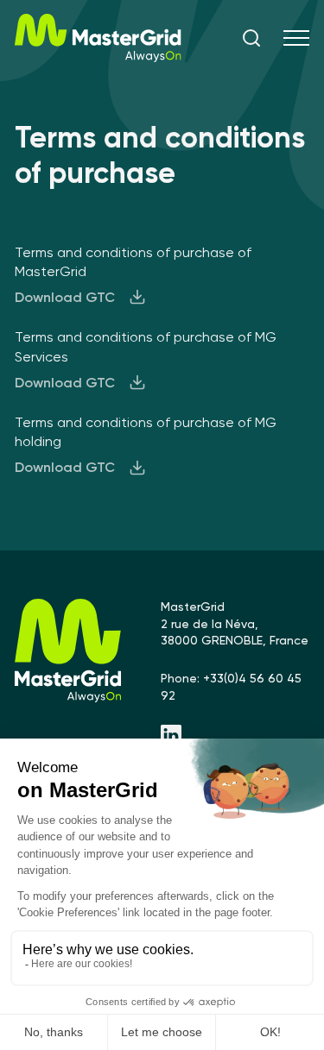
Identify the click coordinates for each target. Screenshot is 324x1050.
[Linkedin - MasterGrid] (235, 737)
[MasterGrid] (98, 57)
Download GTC (65, 297)
